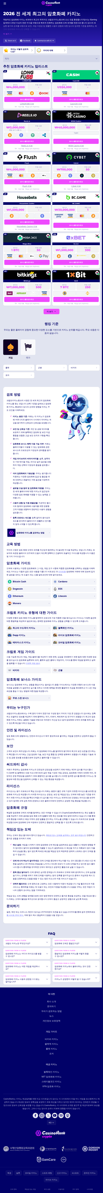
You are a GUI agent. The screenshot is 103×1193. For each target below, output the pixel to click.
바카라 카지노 (51, 1042)
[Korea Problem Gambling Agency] (80, 1152)
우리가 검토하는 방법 (51, 1014)
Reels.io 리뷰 (27, 145)
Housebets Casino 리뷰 (27, 226)
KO (49, 1125)
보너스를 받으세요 (27, 99)
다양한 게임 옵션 (33, 663)
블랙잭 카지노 (51, 1047)
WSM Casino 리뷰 (76, 145)
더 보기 (50, 311)
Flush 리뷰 (27, 186)
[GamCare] (57, 1162)
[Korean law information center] (59, 1152)
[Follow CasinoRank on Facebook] (35, 1118)
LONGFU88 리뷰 (27, 103)
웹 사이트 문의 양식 (15, 915)
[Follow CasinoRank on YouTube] (54, 1118)
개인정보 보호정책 (51, 1023)
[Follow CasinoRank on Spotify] (60, 1118)
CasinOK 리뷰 (76, 103)
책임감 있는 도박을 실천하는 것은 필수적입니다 (66, 835)
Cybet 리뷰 (76, 186)
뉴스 (51, 1019)
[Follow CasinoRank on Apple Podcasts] (67, 1118)
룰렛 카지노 (51, 1051)
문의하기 (51, 1009)
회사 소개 (51, 1004)
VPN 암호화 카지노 (51, 1089)
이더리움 (62, 571)
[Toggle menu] (5, 3)
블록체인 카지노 (51, 1074)
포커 (51, 1056)
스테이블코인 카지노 (51, 1084)
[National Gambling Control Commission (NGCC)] (29, 1152)
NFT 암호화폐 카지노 (51, 1079)
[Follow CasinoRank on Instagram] (41, 1118)
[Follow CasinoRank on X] (47, 1118)
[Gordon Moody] (33, 1162)
